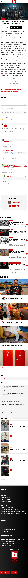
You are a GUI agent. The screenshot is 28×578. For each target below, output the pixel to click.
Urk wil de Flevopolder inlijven (7, 501)
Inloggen (25, 104)
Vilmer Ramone (9, 176)
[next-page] (4, 479)
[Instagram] (13, 206)
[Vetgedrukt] (2, 112)
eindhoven (12, 89)
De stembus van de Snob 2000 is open (17, 264)
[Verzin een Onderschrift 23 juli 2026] (5, 448)
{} (16, 112)
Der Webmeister (8, 139)
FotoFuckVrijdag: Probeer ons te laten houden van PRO (12, 539)
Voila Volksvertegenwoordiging (8, 529)
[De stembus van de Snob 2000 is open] (4, 265)
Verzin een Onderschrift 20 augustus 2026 (12, 369)
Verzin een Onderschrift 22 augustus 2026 (12, 323)
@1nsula (7, 124)
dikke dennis (7, 89)
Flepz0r (10, 253)
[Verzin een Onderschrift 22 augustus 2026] (14, 311)
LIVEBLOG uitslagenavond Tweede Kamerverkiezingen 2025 (12, 525)
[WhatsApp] (20, 27)
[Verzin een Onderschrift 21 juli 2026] (5, 471)
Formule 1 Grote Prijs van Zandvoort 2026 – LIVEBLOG (12, 299)
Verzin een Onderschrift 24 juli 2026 (17, 438)
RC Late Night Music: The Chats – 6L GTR (18, 239)
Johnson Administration (10, 165)
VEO (2, 321)
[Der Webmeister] (10, 202)
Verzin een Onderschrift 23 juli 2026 (17, 449)
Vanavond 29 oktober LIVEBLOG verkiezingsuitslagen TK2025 (13, 527)
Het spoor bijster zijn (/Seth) (7, 497)
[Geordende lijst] (9, 112)
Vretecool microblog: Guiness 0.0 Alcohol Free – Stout (12, 509)
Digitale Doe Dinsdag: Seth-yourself (8, 543)
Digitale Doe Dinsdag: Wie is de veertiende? (9, 545)
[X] (14, 27)
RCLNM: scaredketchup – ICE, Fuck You (17, 231)
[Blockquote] (12, 112)
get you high (18, 89)
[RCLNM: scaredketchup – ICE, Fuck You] (4, 232)
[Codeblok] (13, 112)
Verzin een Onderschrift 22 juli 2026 (17, 460)
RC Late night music (14, 91)
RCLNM (3, 19)
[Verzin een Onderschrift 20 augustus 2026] (14, 358)
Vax (3, 398)
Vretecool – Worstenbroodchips (8, 507)
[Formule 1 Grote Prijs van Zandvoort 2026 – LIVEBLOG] (14, 287)
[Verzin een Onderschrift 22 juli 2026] (5, 460)
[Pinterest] (17, 27)
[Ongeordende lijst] (10, 112)
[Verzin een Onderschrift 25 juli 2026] (5, 425)
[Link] (15, 112)
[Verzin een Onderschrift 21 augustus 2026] (14, 334)
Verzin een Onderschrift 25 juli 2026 (17, 426)
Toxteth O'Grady (12, 224)
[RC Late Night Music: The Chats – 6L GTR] (4, 240)
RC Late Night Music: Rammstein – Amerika (16, 223)
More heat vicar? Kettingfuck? (7, 541)
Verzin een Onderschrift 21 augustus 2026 (12, 346)
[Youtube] (18, 206)
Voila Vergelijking (4, 531)
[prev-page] (2, 479)
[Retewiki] (15, 572)
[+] (18, 112)
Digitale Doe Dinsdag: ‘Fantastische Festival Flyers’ (11, 537)
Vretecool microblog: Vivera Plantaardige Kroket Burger (13, 511)
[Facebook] (11, 27)
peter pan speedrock (5, 91)
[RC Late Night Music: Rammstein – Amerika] (4, 223)
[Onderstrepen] (5, 112)
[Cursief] (4, 112)
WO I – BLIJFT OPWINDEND (6, 499)
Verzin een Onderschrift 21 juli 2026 (17, 472)
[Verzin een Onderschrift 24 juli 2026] (5, 437)
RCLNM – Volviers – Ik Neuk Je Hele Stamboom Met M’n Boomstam (16, 252)
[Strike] (7, 112)
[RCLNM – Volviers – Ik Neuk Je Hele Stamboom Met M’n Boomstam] (4, 252)
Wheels (3, 297)
